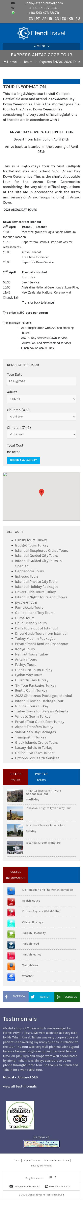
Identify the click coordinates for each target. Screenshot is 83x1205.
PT (38, 18)
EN (31, 18)
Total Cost (15, 445)
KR (71, 18)
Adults (12, 392)
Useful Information (16, 875)
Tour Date (14, 374)
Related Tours (16, 777)
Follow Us (70, 996)
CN (57, 18)
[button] (41, 492)
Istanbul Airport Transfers (43, 842)
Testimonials (20, 1018)
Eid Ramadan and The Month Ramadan (47, 889)
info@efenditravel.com (44, 3)
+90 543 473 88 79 (44, 12)
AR (44, 18)
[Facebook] (55, 1177)
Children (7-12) (19, 427)
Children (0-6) (18, 410)
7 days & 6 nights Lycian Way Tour (48, 808)
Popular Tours (41, 777)
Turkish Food (30, 943)
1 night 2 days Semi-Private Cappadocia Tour (43, 792)
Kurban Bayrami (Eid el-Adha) (41, 911)
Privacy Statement (41, 1165)
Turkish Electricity (34, 933)
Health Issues (31, 900)
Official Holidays (32, 922)
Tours (28, 62)
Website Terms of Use (56, 1160)
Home (12, 62)
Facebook (19, 996)
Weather (27, 976)
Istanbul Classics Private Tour (45, 825)
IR (50, 18)
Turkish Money (31, 954)
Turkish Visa (30, 965)
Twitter (44, 996)
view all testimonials (20, 1086)
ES (64, 18)
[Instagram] (50, 1177)
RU (78, 18)
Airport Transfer (32, 1160)
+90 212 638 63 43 (43, 8)
